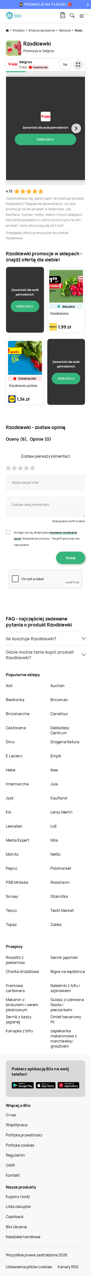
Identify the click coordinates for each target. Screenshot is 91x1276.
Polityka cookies (20, 1145)
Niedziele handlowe (23, 1236)
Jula (54, 784)
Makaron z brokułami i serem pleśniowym (22, 1004)
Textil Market (62, 910)
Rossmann (60, 882)
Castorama (16, 727)
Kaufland (58, 798)
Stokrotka (59, 896)
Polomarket (60, 868)
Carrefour (59, 713)
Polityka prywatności (24, 1135)
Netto (55, 854)
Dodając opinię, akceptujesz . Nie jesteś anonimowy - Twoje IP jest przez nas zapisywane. (47, 539)
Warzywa (65, 30)
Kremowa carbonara (15, 988)
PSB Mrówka (17, 882)
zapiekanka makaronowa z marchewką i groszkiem (63, 1038)
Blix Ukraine (16, 1226)
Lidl (53, 826)
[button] (45, 638)
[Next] (87, 4)
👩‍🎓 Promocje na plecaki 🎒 (45, 4)
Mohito (12, 854)
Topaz (11, 924)
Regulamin (15, 1155)
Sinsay (12, 896)
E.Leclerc (14, 756)
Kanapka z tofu (19, 1030)
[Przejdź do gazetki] (78, 65)
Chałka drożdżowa (22, 971)
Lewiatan (14, 826)
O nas (11, 1115)
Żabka (56, 924)
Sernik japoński (64, 957)
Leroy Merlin (61, 812)
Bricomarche (17, 713)
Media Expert (17, 840)
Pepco (11, 868)
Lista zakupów (18, 1206)
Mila (54, 840)
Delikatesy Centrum (59, 730)
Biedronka (15, 699)
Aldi (9, 685)
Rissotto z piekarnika (15, 960)
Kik (8, 812)
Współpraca (16, 1124)
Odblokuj (45, 139)
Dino (10, 741)
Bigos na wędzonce (67, 971)
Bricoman (59, 699)
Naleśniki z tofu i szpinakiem (65, 988)
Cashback (15, 1216)
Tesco (11, 910)
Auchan (57, 685)
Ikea (54, 770)
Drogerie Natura (65, 741)
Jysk (10, 798)
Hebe (10, 770)
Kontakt (13, 1175)
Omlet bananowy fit (65, 1019)
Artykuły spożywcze (42, 30)
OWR (10, 1165)
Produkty (19, 30)
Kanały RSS (68, 1266)
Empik (55, 756)
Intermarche (17, 784)
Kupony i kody (18, 1196)
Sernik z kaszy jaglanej (18, 1019)
